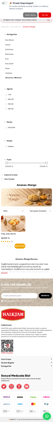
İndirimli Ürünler (11, 175)
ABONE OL (45, 296)
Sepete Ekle (20, 246)
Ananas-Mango (13, 78)
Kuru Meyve (15, 27)
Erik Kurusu (9, 54)
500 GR (11, 99)
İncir (7, 59)
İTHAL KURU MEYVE (8, 234)
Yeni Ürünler (9, 179)
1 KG (9, 95)
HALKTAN (11, 127)
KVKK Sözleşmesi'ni (10, 301)
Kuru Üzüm (9, 64)
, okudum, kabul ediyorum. (18, 301)
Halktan (11, 146)
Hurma (7, 45)
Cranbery (8, 73)
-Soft (12, 419)
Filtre (5, 211)
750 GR (10, 104)
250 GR (10, 109)
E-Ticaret (18, 419)
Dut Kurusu (9, 49)
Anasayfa (5, 27)
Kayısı (7, 68)
